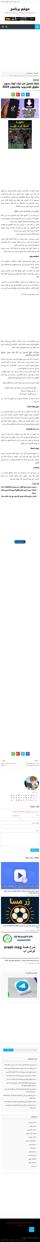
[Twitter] (26, 800)
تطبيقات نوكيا (32, 1162)
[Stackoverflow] (36, 800)
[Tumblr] (28, 800)
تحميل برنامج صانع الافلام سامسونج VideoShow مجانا (18, 487)
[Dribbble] (23, 795)
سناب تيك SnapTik (32, 429)
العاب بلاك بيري (31, 1130)
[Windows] (19, 800)
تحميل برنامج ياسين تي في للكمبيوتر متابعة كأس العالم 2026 (20, 1101)
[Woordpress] (16, 800)
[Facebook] (21, 795)
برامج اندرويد (30, 73)
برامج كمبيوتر (32, 1152)
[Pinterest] (28, 798)
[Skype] (19, 798)
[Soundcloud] (16, 798)
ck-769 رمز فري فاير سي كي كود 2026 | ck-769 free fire (21, 1076)
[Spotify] (14, 798)
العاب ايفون (33, 1126)
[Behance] (33, 795)
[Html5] (11, 795)
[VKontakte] (21, 800)
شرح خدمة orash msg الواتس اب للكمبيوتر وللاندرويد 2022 (22, 960)
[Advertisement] (20, 51)
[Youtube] (11, 800)
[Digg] (26, 795)
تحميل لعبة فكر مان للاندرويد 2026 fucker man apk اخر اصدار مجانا (20, 1106)
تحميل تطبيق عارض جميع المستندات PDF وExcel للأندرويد (21, 1072)
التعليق (37, 830)
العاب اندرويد (32, 1122)
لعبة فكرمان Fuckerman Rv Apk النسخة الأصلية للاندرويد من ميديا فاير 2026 (20, 1090)
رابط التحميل (19, 542)
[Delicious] (31, 795)
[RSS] (23, 798)
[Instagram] (36, 798)
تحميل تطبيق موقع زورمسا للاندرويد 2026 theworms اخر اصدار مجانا (21, 927)
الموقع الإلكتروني (35, 823)
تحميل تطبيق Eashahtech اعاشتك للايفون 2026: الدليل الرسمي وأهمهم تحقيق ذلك (21, 1084)
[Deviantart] (28, 795)
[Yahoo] (14, 800)
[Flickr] (19, 795)
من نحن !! (18, 1240)
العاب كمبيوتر (32, 1137)
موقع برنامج (20, 9)
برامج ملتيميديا (32, 1155)
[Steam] (33, 800)
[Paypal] (31, 798)
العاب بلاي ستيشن (31, 1133)
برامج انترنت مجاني (31, 1141)
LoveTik (36, 468)
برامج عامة (33, 1148)
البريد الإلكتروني (15, 815)
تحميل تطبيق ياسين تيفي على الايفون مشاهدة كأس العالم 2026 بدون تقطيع (19, 1097)
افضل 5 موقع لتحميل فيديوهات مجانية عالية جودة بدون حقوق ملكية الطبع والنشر (21, 892)
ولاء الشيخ (35, 90)
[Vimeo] (23, 800)
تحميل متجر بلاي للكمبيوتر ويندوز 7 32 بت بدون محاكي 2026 (20, 1065)
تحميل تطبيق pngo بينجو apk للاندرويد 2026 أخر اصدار (21, 1079)
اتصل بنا (12, 1240)
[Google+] (14, 795)
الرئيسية (36, 73)
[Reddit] (26, 798)
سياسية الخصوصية (5, 1240)
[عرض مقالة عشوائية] (3, 26)
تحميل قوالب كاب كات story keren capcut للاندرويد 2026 (20, 1068)
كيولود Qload (34, 448)
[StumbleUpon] (31, 800)
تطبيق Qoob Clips (33, 407)
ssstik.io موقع (34, 256)
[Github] (16, 795)
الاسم (37, 815)
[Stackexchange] (11, 798)
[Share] (21, 798)
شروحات (33, 1166)
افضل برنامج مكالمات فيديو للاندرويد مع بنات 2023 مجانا (18, 496)
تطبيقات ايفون (32, 1159)
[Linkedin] (33, 798)
